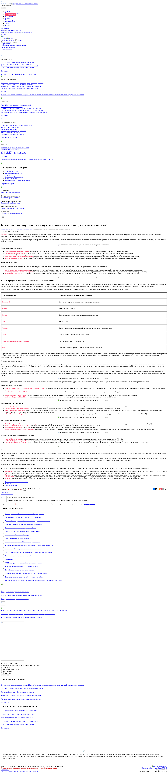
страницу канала (89, 504)
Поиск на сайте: (6, 5)
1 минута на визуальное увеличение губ (18, 538)
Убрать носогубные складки (14, 177)
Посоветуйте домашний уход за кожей (13, 131)
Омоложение (9, 559)
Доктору (7, 25)
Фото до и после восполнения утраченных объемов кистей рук (22, 595)
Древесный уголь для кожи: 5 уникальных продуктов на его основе (27, 521)
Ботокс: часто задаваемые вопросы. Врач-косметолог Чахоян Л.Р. (22, 617)
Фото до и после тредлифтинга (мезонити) (15, 592)
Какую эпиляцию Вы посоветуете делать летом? (17, 125)
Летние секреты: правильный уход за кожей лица (17, 64)
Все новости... (5, 91)
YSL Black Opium (6, 151)
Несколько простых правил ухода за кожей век (20, 528)
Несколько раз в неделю (11, 669)
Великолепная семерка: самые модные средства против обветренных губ (29, 545)
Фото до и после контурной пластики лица (15, 599)
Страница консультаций (9, 137)
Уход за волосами (6, 49)
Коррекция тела (6, 44)
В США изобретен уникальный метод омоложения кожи (23, 563)
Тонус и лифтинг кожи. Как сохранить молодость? (17, 84)
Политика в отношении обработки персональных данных (20, 771)
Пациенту (8, 18)
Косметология (10, 14)
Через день (6, 667)
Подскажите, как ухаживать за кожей (13, 134)
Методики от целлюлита (9, 129)
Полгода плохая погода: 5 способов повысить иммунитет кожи (22, 110)
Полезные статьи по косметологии (23, 229)
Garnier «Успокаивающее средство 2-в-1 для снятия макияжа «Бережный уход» (27, 159)
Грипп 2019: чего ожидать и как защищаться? (16, 105)
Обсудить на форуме (7, 184)
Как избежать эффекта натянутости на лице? (19, 570)
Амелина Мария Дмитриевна (10, 198)
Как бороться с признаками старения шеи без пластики (19, 74)
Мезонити (8, 175)
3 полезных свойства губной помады (17, 535)
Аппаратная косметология (13, 173)
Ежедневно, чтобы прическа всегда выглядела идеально (21, 665)
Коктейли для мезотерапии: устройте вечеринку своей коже (24, 577)
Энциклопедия (10, 22)
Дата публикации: (29, 488)
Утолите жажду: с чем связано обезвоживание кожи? (22, 531)
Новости (10, 30)
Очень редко (7, 673)
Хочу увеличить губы (12, 171)
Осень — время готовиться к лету (12, 107)
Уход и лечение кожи (8, 47)
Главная (7, 11)
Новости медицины (11, 20)
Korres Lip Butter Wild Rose (9, 149)
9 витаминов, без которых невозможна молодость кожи (23, 549)
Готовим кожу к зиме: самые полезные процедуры (17, 62)
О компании (5, 770)
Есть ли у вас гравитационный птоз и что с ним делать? (19, 66)
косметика (8, 483)
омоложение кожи (11, 485)
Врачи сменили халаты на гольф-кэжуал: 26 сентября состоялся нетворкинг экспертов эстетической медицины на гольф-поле (42, 95)
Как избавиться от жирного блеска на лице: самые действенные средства (29, 552)
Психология (9, 16)
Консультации (7, 32)
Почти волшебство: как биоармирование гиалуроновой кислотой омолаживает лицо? (33, 580)
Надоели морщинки (11, 178)
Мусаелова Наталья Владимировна (12, 213)
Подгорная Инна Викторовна (10, 203)
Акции (19, 40)
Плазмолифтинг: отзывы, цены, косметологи (20, 180)
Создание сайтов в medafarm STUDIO (154, 768)
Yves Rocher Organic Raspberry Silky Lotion (15, 148)
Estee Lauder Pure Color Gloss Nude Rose (14, 153)
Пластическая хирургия (12, 13)
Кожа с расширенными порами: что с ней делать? (17, 67)
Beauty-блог (17, 32)
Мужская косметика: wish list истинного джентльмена (22, 542)
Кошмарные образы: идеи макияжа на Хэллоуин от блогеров (21, 108)
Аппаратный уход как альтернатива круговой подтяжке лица (21, 86)
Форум (7, 23)
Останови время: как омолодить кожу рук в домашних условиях (22, 83)
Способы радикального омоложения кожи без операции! (23, 524)
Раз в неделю (7, 671)
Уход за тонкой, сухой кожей (10, 132)
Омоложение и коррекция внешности (13, 45)
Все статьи (4, 71)
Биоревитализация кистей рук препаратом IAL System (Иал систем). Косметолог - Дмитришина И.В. (34, 610)
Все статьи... (5, 728)
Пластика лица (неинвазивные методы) (18, 556)
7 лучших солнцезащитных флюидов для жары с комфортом (21, 88)
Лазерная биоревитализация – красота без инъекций (22, 566)
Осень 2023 (18, 30)
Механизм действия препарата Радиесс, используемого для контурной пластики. (28, 614)
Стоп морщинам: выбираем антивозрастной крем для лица (24, 514)
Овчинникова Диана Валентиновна (12, 208)
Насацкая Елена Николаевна (10, 192)
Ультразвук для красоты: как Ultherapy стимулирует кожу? (24, 517)
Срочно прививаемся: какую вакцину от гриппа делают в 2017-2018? (24, 112)
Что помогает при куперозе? (10, 127)
